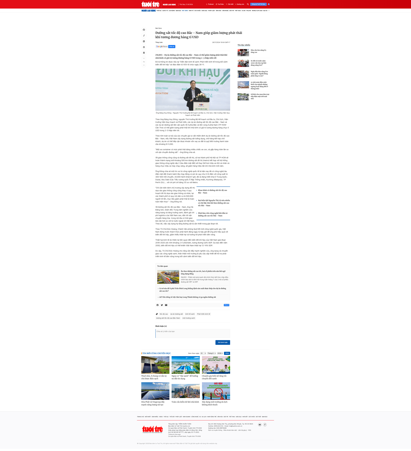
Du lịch (204, 416)
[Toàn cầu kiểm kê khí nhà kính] (186, 391)
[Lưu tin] (143, 53)
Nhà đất (245, 416)
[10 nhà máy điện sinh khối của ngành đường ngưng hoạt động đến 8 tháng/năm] (243, 84)
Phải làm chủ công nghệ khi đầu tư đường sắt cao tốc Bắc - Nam (212, 214)
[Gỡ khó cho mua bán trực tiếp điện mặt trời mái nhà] (243, 96)
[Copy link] (143, 36)
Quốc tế (165, 10)
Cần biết (230, 4)
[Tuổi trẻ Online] (152, 429)
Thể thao (238, 10)
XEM (227, 353)
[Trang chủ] (148, 10)
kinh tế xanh (190, 314)
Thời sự (159, 10)
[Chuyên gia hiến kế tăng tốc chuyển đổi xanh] (216, 365)
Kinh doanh (186, 416)
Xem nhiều (155, 416)
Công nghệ (194, 416)
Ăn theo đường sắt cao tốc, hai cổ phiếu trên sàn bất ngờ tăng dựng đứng (203, 272)
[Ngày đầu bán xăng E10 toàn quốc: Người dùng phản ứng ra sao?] (243, 74)
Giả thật (258, 416)
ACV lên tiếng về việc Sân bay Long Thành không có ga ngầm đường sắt (187, 297)
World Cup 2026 (257, 10)
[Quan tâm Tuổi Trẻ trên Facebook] (265, 424)
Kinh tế (191, 10)
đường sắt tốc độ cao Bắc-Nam (168, 318)
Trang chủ (140, 416)
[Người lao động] (169, 4)
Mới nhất (148, 416)
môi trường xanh (188, 318)
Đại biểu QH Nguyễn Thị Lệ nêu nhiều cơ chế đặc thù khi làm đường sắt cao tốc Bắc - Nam (214, 203)
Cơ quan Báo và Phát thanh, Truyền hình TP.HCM (184, 436)
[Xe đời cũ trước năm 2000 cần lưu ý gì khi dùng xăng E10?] (243, 63)
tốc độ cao (164, 314)
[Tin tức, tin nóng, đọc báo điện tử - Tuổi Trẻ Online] (152, 4)
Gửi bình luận (223, 342)
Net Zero (185, 10)
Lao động (172, 10)
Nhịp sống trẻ (211, 416)
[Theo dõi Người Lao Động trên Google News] (161, 46)
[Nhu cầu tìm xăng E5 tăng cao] (243, 52)
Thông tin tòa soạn (174, 434)
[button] (144, 58)
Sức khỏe (197, 10)
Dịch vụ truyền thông (215, 430)
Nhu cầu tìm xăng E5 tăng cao (258, 51)
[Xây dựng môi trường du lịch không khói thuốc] (216, 391)
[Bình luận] (143, 41)
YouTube (221, 4)
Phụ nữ (248, 10)
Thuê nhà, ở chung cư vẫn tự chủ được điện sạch (154, 377)
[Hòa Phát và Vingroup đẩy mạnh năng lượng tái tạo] (155, 391)
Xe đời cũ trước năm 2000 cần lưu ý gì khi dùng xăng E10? (258, 63)
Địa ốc (265, 10)
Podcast (211, 4)
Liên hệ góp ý (242, 430)
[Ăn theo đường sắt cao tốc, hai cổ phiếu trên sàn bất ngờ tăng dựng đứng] (168, 277)
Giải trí (231, 10)
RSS (249, 430)
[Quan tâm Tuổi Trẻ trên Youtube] (259, 424)
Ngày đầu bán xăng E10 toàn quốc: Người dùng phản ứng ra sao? (259, 74)
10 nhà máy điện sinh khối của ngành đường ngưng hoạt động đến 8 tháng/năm (259, 85)
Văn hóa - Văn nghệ (222, 10)
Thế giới (172, 416)
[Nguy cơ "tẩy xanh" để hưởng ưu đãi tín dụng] (186, 365)
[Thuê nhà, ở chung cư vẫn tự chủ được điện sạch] (155, 365)
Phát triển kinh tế (203, 314)
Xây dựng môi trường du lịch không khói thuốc (214, 403)
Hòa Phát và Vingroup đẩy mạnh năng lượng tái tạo (153, 403)
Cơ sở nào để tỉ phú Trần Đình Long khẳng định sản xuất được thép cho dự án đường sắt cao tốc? (192, 290)
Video (161, 416)
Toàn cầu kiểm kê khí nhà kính (185, 402)
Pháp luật (211, 10)
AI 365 (243, 10)
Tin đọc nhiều (244, 45)
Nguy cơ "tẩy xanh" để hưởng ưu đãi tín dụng (185, 377)
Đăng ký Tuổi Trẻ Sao (258, 4)
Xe (200, 416)
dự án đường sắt (176, 314)
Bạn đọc (178, 10)
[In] (143, 47)
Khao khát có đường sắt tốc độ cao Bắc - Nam (212, 191)
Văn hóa (220, 416)
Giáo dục (204, 10)
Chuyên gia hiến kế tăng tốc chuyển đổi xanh (214, 377)
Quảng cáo (240, 4)
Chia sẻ (171, 46)
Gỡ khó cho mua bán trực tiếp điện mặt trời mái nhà (260, 96)
